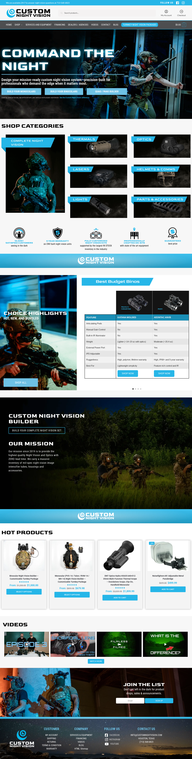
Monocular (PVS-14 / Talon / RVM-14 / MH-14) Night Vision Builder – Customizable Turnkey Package (72, 579)
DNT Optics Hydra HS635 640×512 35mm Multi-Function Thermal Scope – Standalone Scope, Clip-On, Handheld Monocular (120, 580)
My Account (166, 15)
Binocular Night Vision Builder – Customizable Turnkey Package (24, 577)
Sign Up (159, 701)
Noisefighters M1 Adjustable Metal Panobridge (168, 577)
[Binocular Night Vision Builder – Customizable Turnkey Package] (24, 555)
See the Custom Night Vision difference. (75, 98)
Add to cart (120, 598)
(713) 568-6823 (146, 742)
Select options (24, 592)
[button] (181, 25)
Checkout (181, 15)
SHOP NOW (128, 373)
